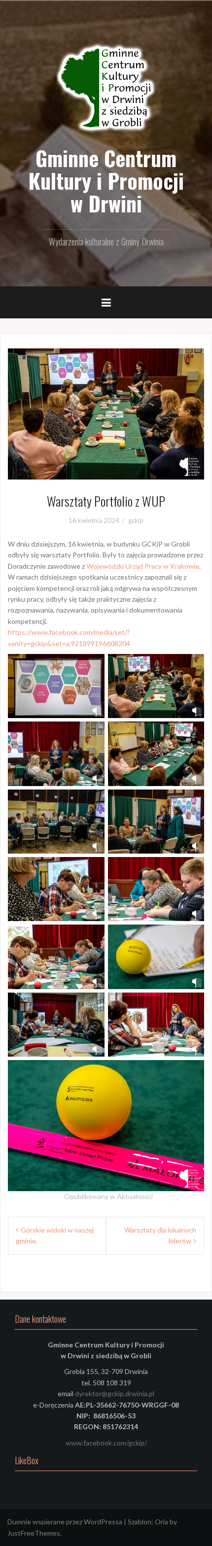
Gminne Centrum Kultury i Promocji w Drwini (106, 180)
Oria (161, 1521)
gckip (135, 520)
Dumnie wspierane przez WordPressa (64, 1521)
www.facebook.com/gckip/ (106, 1443)
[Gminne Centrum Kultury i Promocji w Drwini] (106, 88)
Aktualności (135, 1196)
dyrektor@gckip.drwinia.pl (114, 1393)
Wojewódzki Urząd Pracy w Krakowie (142, 566)
